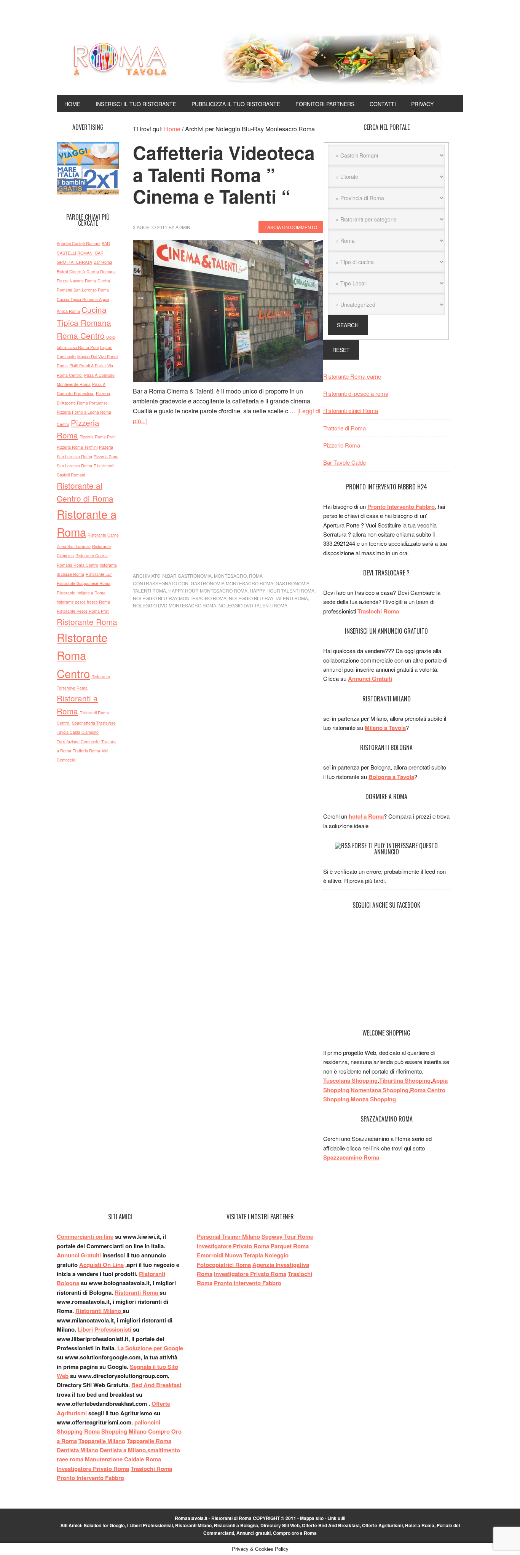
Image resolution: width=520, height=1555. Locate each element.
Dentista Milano (77, 1450)
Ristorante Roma (87, 621)
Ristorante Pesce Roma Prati (83, 611)
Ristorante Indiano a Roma (81, 593)
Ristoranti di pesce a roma (355, 393)
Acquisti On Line (101, 1264)
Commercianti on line (85, 1236)
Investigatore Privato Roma (93, 1468)
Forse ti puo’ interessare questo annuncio (395, 848)
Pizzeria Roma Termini (77, 447)
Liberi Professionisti (105, 1329)
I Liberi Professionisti (150, 1525)
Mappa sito (312, 1518)
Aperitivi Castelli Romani (78, 243)
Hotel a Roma (419, 1525)
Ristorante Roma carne (352, 376)
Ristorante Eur (99, 574)
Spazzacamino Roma (351, 1157)
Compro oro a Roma (295, 1533)
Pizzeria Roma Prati (97, 437)
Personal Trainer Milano (228, 1236)
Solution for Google (104, 1525)
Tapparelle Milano (101, 1441)
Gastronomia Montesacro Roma (232, 583)
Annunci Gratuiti (370, 678)
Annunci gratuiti (253, 1533)
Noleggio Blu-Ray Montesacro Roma (180, 598)
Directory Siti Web (280, 1525)
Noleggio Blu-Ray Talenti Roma (268, 598)
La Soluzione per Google (150, 1348)
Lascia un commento (291, 227)
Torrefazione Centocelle (78, 741)
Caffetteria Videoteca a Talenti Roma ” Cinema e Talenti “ (224, 174)
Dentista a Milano (123, 1450)
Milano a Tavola (385, 727)
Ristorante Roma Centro (82, 655)
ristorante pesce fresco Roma (83, 602)
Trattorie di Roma (344, 428)
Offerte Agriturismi (382, 1525)
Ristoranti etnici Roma (350, 410)
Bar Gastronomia (189, 575)
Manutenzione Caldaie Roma (123, 1459)
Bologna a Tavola (391, 777)
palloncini (147, 1422)
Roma (256, 575)
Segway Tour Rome (287, 1236)
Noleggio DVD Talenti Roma (253, 605)
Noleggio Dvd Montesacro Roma (174, 605)
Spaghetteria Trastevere (94, 723)
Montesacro (230, 575)
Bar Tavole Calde (344, 462)
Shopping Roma (78, 1431)
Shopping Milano (124, 1431)
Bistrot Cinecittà (71, 271)
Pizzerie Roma (341, 445)
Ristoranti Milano (99, 1310)
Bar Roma (103, 262)
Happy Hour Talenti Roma (282, 590)
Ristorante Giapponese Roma (83, 583)
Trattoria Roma (86, 751)
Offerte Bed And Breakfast (331, 1525)
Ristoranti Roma (137, 1292)
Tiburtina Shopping (405, 1080)
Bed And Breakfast (156, 1385)
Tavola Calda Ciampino (78, 732)
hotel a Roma (366, 816)
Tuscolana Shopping (350, 1080)
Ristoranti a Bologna (236, 1525)
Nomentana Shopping (379, 1090)
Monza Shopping (373, 1099)
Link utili (336, 1518)
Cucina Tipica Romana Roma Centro (84, 322)
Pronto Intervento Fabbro (401, 506)
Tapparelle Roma (149, 1441)
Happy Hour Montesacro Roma (207, 590)
